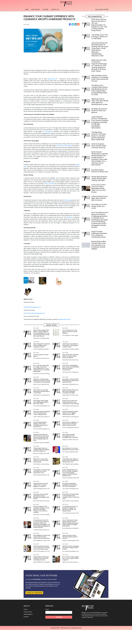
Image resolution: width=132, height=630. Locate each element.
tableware (70, 217)
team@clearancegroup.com (32, 307)
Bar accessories (48, 131)
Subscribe (59, 617)
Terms (26, 609)
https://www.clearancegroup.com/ (34, 313)
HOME (27, 9)
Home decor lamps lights (64, 145)
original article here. (65, 319)
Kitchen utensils (49, 183)
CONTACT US (55, 9)
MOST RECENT (35, 9)
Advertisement (28, 614)
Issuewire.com (52, 79)
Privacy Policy (28, 612)
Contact (26, 617)
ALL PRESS (45, 9)
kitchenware (66, 200)
